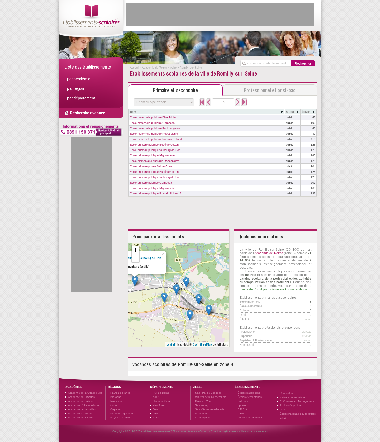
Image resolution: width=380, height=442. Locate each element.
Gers (155, 409)
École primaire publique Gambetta (151, 182)
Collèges (243, 401)
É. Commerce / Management (297, 401)
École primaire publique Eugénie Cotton (154, 144)
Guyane (115, 409)
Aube (173, 67)
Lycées (242, 405)
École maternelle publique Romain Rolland (156, 139)
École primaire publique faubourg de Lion (155, 150)
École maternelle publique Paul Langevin (155, 128)
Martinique (116, 401)
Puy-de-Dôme (161, 392)
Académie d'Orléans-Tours (83, 405)
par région (75, 88)
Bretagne (115, 396)
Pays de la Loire (120, 417)
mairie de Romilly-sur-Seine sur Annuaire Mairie (273, 289)
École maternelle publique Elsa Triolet (153, 117)
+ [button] (135, 250)
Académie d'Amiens (80, 413)
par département (81, 98)
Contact (204, 431)
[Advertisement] (220, 14)
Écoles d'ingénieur (291, 405)
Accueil (134, 67)
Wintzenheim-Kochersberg (210, 396)
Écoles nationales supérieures (298, 413)
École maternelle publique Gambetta (152, 122)
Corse (113, 405)
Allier (155, 396)
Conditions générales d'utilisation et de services (239, 431)
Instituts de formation (292, 397)
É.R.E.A (242, 409)
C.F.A (241, 413)
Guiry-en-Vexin (203, 401)
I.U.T (282, 409)
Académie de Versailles (82, 409)
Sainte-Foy (201, 405)
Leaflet (171, 344)
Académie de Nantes (80, 417)
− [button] (135, 258)
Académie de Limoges (81, 396)
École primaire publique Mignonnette (152, 155)
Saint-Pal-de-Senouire (208, 392)
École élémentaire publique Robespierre (154, 160)
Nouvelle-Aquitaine (121, 413)
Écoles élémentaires (250, 396)
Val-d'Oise (159, 405)
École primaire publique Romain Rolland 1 (155, 193)
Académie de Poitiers (80, 401)
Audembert (201, 413)
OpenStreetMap (202, 344)
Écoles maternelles (249, 392)
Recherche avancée (87, 112)
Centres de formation (250, 417)
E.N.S (283, 417)
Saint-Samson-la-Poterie (209, 409)
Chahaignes (202, 417)
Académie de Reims (154, 67)
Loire (156, 413)
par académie (78, 79)
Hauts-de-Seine (162, 401)
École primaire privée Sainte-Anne (151, 166)
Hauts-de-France (120, 392)
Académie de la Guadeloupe (85, 392)
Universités (286, 393)
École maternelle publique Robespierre (154, 133)
